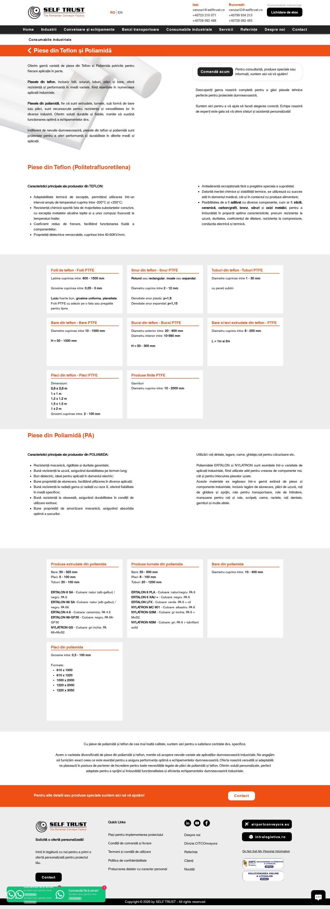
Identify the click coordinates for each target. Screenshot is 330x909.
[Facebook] (206, 823)
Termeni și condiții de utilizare (129, 852)
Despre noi (192, 835)
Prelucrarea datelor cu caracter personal (137, 869)
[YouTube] (197, 823)
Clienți (188, 861)
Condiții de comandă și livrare (129, 843)
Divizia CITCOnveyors (201, 843)
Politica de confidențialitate (127, 860)
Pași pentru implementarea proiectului (135, 835)
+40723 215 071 (204, 15)
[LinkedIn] (187, 823)
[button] (226, 29)
